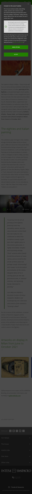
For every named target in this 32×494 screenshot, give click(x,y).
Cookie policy (20, 42)
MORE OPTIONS (16, 47)
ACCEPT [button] (16, 54)
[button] (28, 4)
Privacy (15, 42)
